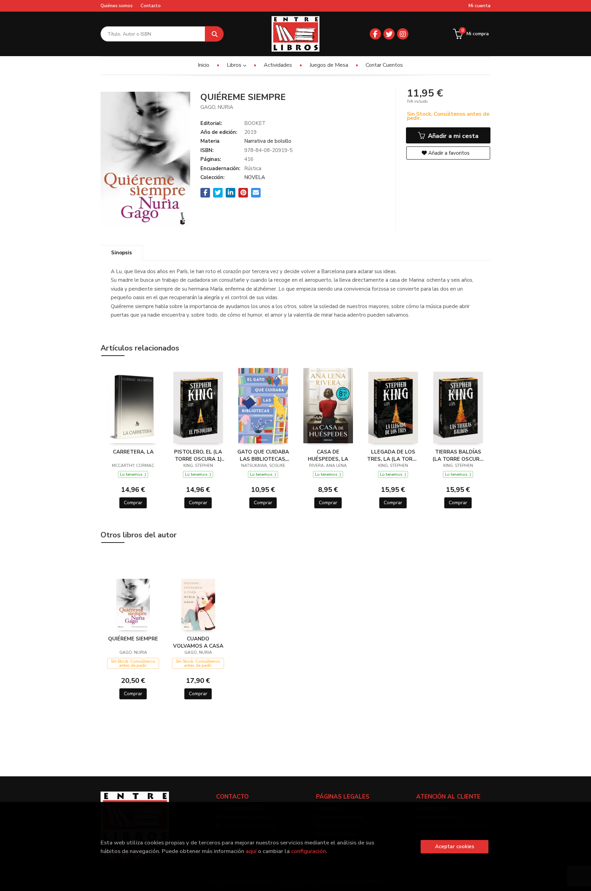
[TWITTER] (389, 34)
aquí (251, 851)
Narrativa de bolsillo (267, 141)
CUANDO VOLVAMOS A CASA (198, 642)
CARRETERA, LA (133, 451)
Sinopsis (121, 252)
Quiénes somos (117, 6)
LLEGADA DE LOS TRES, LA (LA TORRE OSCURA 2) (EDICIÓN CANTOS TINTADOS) (393, 455)
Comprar (133, 502)
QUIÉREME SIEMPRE (133, 638)
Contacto (151, 6)
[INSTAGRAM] (402, 34)
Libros (235, 65)
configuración (308, 851)
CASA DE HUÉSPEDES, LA (328, 455)
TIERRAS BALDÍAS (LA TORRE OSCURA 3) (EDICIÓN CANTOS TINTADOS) (458, 455)
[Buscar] (214, 34)
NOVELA (254, 177)
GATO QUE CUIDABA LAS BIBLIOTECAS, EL (263, 455)
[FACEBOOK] (375, 34)
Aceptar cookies (454, 846)
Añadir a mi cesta (452, 136)
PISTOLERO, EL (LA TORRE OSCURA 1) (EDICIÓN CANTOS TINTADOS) (198, 455)
